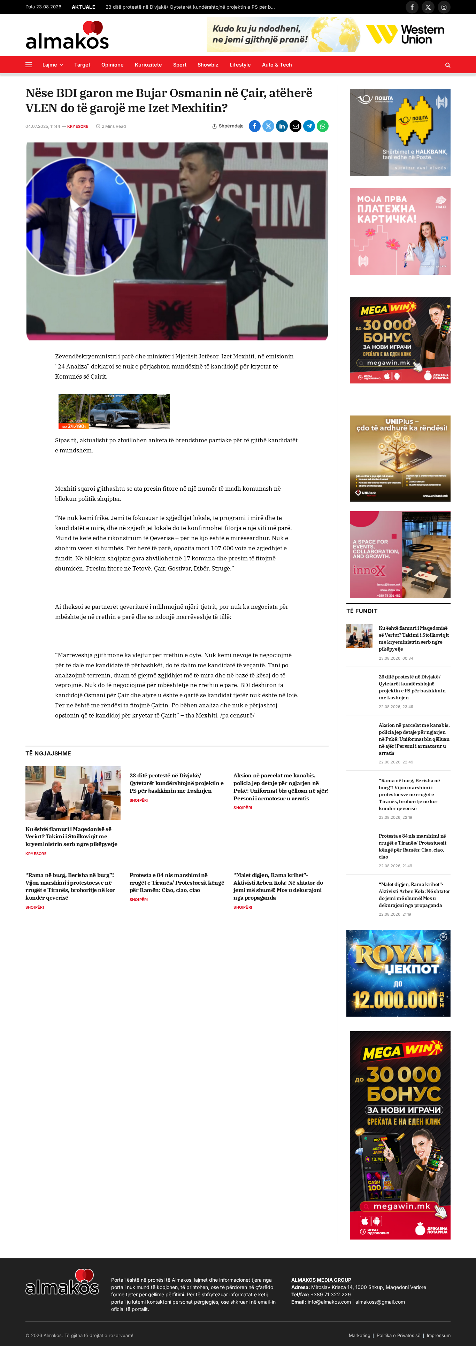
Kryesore (78, 126)
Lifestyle (240, 65)
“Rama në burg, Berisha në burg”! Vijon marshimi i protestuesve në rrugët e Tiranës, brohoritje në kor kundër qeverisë (70, 886)
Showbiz (208, 65)
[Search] (447, 64)
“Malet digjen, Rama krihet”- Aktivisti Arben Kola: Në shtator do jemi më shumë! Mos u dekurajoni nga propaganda (278, 886)
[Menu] (28, 64)
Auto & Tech (277, 65)
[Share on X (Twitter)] (268, 126)
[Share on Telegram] (309, 126)
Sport (179, 65)
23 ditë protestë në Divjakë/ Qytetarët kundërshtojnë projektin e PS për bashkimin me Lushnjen (193, 7)
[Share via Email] (295, 126)
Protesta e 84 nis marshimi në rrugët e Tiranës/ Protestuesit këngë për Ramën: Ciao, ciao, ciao (177, 882)
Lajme (50, 65)
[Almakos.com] (67, 35)
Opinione (112, 65)
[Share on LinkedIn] (282, 126)
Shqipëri (139, 800)
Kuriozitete (148, 65)
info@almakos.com (329, 1302)
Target (82, 65)
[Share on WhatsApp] (323, 126)
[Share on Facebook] (255, 126)
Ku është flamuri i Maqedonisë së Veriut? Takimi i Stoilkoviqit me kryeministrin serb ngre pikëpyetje (71, 836)
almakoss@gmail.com (380, 1302)
